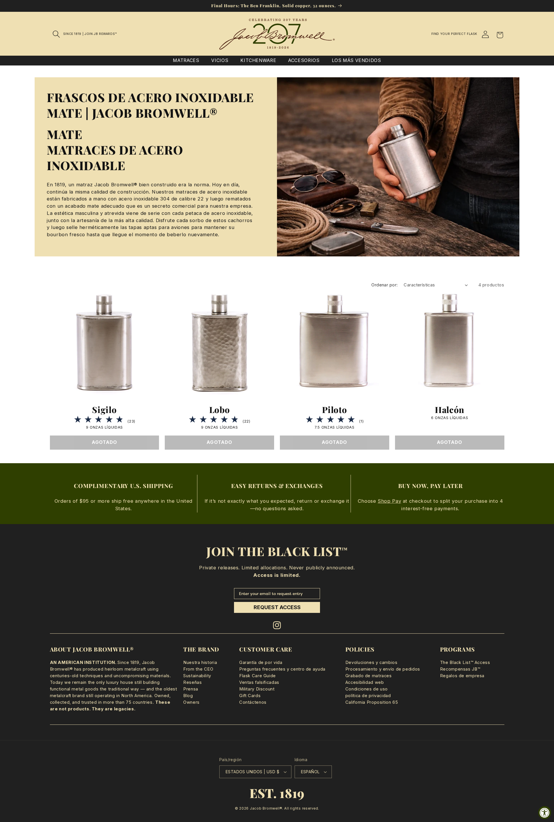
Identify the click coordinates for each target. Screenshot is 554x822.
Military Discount (257, 689)
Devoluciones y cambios (371, 662)
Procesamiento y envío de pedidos (382, 669)
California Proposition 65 (371, 702)
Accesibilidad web (364, 682)
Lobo (219, 409)
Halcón (449, 409)
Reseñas (192, 682)
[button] (56, 34)
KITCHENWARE (258, 60)
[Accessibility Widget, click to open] (544, 812)
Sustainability (197, 675)
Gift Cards (250, 695)
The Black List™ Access (465, 662)
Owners (191, 702)
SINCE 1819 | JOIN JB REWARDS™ (90, 34)
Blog (188, 695)
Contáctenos (253, 702)
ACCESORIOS (303, 60)
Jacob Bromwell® (266, 808)
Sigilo (104, 409)
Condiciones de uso (366, 689)
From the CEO (198, 669)
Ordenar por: (384, 285)
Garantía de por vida (260, 662)
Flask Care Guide (257, 675)
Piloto (334, 409)
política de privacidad (368, 695)
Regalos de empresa (462, 675)
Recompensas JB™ (460, 669)
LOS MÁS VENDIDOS (356, 60)
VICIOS (219, 60)
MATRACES (186, 60)
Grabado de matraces (368, 675)
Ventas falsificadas (259, 682)
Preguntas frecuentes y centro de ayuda (282, 669)
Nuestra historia (200, 662)
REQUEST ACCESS (277, 607)
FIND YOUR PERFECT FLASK (454, 34)
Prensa (190, 689)
